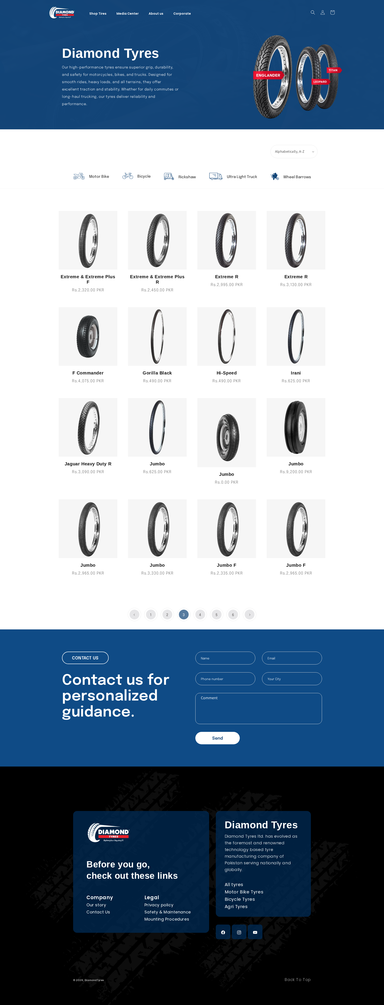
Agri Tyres (236, 906)
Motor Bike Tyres (244, 892)
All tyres (234, 884)
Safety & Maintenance (167, 912)
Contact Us (98, 912)
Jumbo (157, 463)
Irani (296, 372)
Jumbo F (226, 565)
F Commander (88, 372)
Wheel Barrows (296, 177)
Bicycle (143, 176)
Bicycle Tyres (240, 899)
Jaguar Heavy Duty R (88, 463)
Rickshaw (187, 177)
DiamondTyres (94, 980)
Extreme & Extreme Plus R (157, 279)
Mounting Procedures (166, 919)
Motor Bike (98, 177)
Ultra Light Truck (241, 177)
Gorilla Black (157, 372)
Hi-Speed (227, 372)
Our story (96, 905)
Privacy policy (158, 905)
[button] (313, 12)
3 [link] (184, 615)
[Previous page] (134, 614)
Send (217, 738)
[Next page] (249, 614)
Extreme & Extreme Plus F (88, 279)
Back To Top (298, 979)
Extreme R (226, 276)
